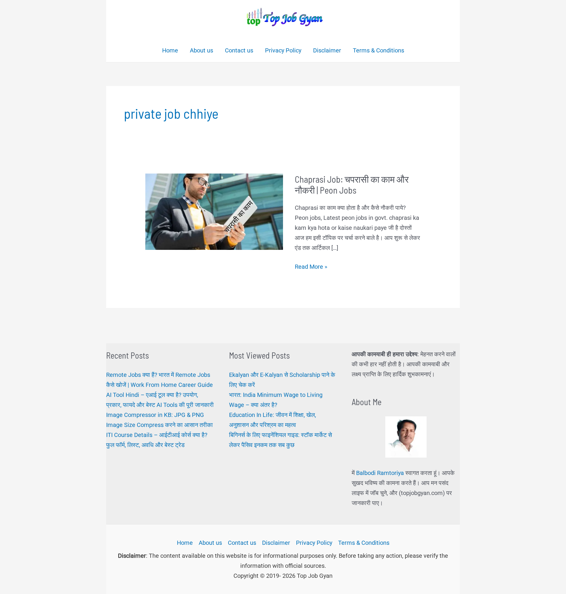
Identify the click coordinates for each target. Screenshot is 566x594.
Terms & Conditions (363, 542)
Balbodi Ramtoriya (380, 472)
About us (210, 542)
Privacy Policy (314, 542)
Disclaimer (276, 542)
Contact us (242, 542)
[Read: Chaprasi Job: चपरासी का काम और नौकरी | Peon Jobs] (214, 211)
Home (185, 542)
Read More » (311, 267)
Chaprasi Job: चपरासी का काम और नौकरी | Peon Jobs (352, 185)
